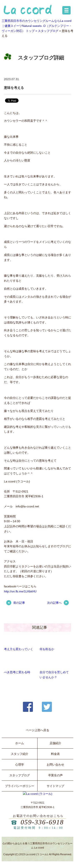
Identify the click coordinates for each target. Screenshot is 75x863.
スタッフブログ (48, 31)
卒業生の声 (55, 775)
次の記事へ (54, 602)
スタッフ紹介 (19, 754)
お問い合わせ (55, 764)
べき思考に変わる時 (17, 672)
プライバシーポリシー (19, 786)
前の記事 (19, 602)
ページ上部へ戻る (37, 730)
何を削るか (47, 649)
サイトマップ (55, 786)
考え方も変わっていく (18, 649)
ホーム (19, 743)
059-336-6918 (42, 822)
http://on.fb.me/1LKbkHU (20, 591)
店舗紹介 (55, 743)
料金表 (55, 754)
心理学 (19, 764)
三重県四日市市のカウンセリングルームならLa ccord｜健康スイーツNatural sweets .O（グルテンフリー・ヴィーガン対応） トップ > (37, 26)
